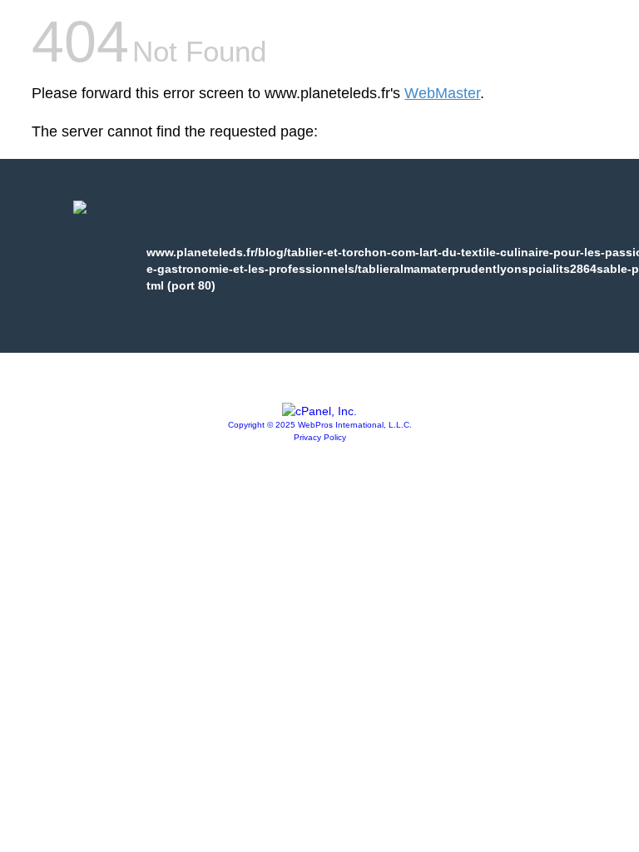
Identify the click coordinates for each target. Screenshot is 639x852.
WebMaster (442, 93)
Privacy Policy (320, 437)
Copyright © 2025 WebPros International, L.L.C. (320, 424)
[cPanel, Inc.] (319, 411)
